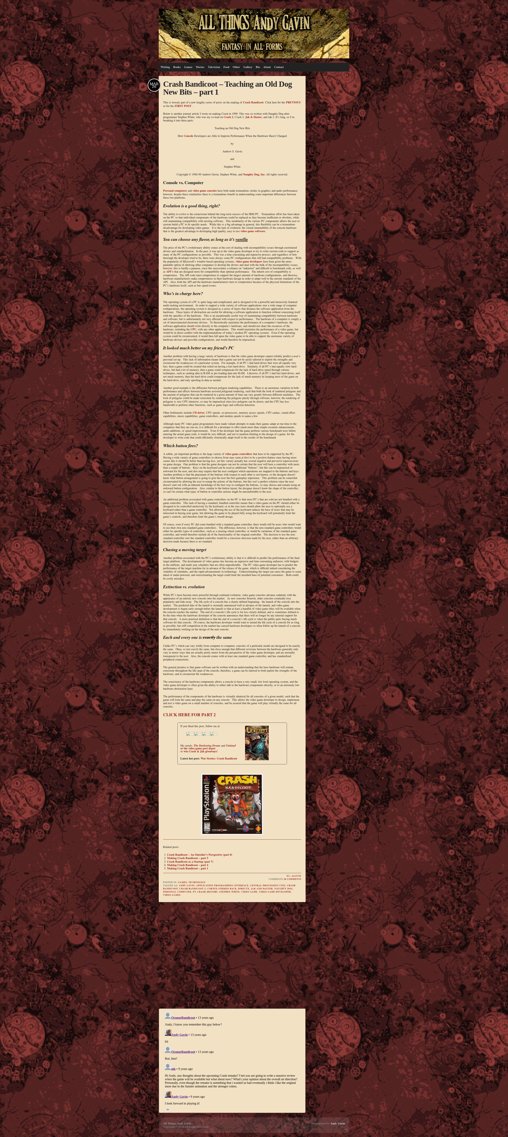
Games (188, 67)
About (267, 67)
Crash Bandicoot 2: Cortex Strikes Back (208, 888)
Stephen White (229, 891)
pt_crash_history (205, 891)
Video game (249, 891)
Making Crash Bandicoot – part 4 (187, 865)
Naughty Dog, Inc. (254, 174)
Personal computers (175, 190)
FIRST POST (183, 106)
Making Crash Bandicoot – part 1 (187, 868)
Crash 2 (228, 117)
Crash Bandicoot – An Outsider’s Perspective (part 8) (199, 855)
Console (188, 136)
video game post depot (201, 748)
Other (236, 67)
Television (214, 67)
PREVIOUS (293, 102)
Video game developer (275, 891)
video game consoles (205, 190)
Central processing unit (267, 885)
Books (177, 67)
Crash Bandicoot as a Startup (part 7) (190, 861)
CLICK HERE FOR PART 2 (189, 714)
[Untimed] (253, 759)
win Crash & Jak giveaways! (201, 751)
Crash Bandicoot (253, 102)
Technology (197, 882)
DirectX (243, 888)
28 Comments (292, 879)
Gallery (247, 67)
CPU (193, 329)
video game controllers (238, 454)
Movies (200, 67)
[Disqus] (232, 955)
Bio (258, 67)
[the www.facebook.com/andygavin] (190, 735)
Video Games (172, 895)
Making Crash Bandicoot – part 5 (187, 858)
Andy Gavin (187, 885)
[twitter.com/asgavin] (198, 735)
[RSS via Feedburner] (214, 735)
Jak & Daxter (253, 117)
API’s (169, 271)
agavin (296, 875)
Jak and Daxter (262, 888)
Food (226, 67)
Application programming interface (222, 885)
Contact (279, 67)
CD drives (199, 412)
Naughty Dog (283, 888)
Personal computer (177, 891)
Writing (165, 67)
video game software (253, 231)
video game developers (249, 261)
